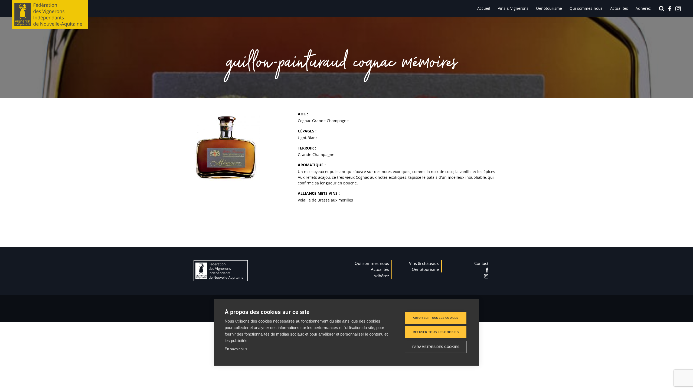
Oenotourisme (549, 8)
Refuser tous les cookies (436, 332)
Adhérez (643, 8)
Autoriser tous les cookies (435, 317)
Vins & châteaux (424, 263)
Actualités (619, 8)
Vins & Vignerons (513, 8)
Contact (481, 263)
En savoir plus (236, 349)
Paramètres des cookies (435, 347)
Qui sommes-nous (586, 8)
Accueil (483, 8)
